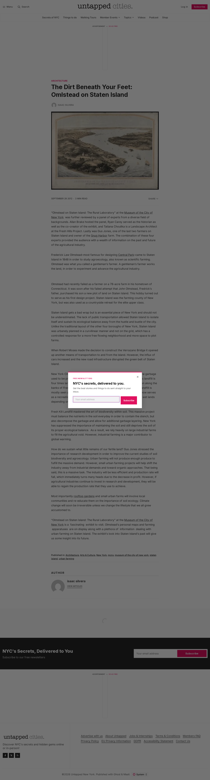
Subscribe (128, 400)
